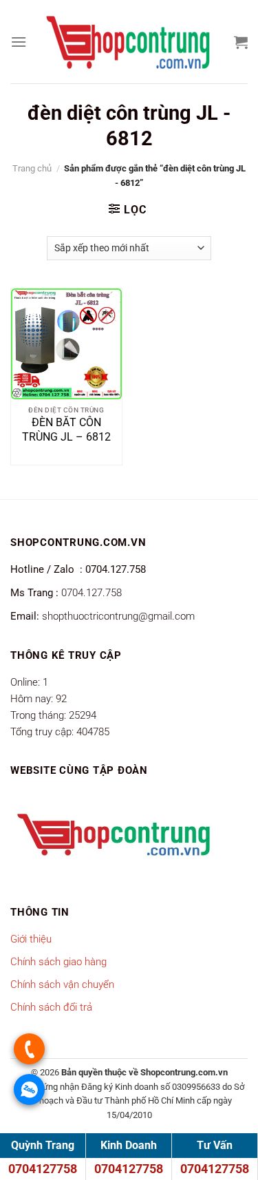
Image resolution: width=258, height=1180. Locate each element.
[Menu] (18, 42)
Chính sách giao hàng (58, 962)
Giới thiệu (31, 939)
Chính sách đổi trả (51, 1007)
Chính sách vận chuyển (62, 984)
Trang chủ (32, 168)
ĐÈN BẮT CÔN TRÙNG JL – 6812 (66, 429)
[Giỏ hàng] (241, 42)
